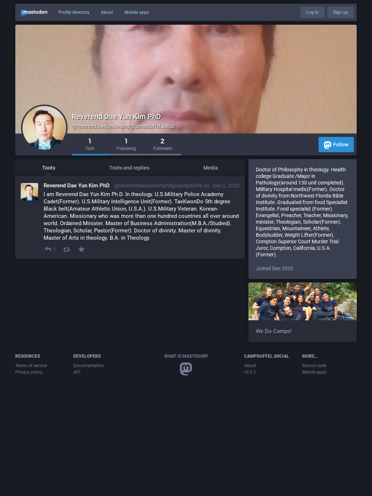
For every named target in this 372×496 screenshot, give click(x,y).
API (76, 372)
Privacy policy (29, 372)
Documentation (88, 365)
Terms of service (31, 365)
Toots (48, 168)
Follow (340, 144)
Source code (314, 365)
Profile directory (73, 12)
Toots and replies (129, 168)
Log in (312, 12)
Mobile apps (137, 12)
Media (210, 168)
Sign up (340, 12)
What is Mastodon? (186, 356)
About (107, 12)
